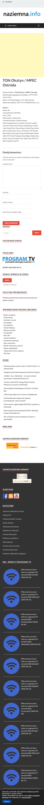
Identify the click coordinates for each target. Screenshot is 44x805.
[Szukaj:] (22, 232)
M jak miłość (8, 317)
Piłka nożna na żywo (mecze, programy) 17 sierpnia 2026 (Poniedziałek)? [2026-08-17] (29, 775)
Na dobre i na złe (10, 320)
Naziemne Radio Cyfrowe (12, 519)
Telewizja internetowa (11, 527)
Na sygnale (8, 323)
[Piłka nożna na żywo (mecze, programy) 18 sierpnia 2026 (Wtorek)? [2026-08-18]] (11, 763)
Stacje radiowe (8, 523)
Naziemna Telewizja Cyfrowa (13, 511)
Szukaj (7, 280)
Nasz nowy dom (9, 343)
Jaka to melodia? (10, 338)
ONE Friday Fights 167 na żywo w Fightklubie (20, 394)
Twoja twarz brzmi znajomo (14, 351)
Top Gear (7, 353)
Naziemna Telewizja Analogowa (14, 553)
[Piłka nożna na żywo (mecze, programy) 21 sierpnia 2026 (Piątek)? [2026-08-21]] (11, 696)
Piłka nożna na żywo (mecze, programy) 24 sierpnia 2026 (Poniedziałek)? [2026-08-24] (29, 619)
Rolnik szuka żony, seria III (13, 346)
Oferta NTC (7, 515)
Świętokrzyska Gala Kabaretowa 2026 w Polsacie (22, 372)
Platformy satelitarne (10, 538)
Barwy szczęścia (9, 315)
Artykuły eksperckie (10, 550)
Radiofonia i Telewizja (10, 530)
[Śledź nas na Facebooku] (5, 496)
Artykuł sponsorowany (11, 546)
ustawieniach (26, 797)
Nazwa (6, 192)
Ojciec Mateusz (9, 328)
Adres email (8, 202)
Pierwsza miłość (9, 330)
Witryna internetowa (12, 212)
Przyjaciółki (8, 333)
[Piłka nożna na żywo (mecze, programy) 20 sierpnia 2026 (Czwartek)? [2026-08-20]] (11, 718)
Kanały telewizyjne (10, 534)
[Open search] (38, 25)
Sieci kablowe (8, 542)
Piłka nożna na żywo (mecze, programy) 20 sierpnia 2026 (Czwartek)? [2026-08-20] (29, 708)
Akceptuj (6, 801)
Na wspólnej (8, 325)
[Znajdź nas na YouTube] (16, 496)
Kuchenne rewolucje (11, 340)
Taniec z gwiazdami (10, 348)
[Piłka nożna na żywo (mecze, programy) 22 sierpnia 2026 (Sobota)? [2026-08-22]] (11, 673)
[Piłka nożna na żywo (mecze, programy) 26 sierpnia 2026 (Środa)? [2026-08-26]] (11, 584)
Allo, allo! (7, 335)
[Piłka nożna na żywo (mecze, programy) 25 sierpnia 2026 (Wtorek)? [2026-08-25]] (11, 606)
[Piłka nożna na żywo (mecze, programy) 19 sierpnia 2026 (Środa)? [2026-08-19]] (11, 740)
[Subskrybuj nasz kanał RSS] (10, 496)
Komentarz (8, 164)
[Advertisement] (22, 55)
